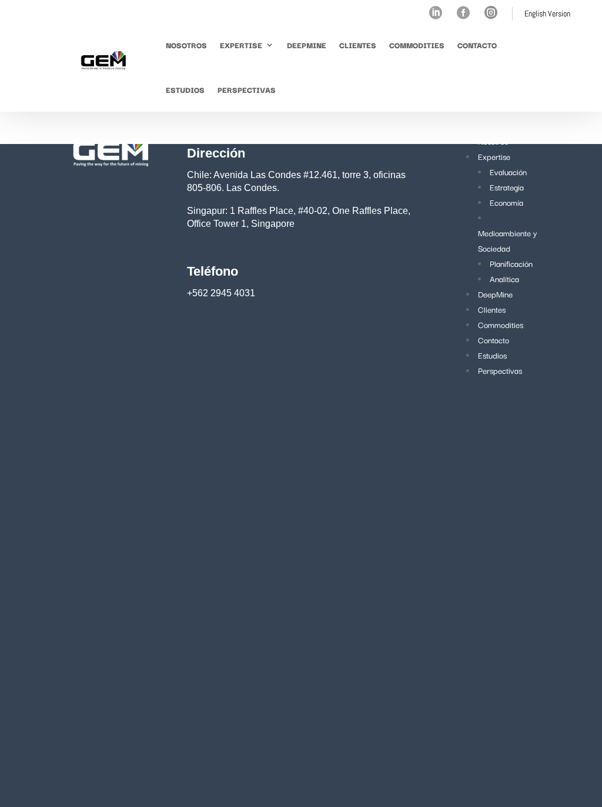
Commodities (416, 45)
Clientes (357, 45)
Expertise (241, 45)
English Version (547, 13)
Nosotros (186, 45)
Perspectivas (247, 89)
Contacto (477, 45)
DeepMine (306, 45)
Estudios (185, 89)
